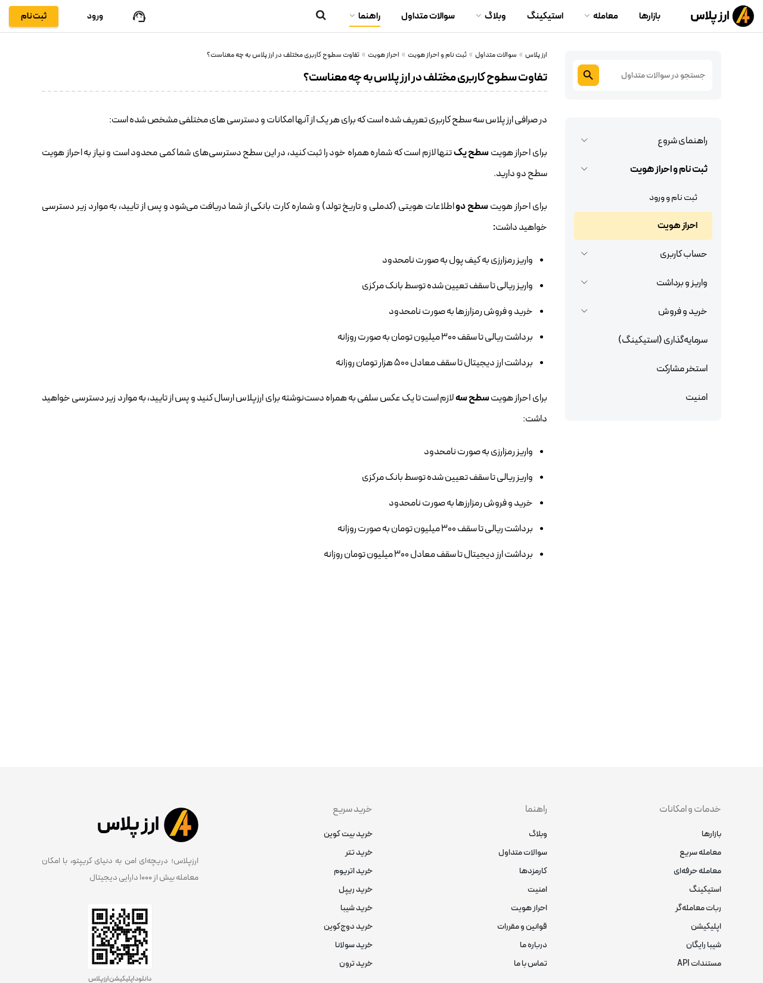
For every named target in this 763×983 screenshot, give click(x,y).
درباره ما (533, 945)
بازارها (649, 16)
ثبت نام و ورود (673, 198)
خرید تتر (359, 852)
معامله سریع (700, 852)
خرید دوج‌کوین (348, 926)
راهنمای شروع (682, 141)
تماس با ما (530, 963)
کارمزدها (533, 871)
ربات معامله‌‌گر (698, 908)
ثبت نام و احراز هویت (669, 169)
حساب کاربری (684, 254)
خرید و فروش (683, 311)
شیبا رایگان (703, 945)
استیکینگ (545, 16)
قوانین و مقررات (522, 926)
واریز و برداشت (682, 283)
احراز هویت (677, 226)
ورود (95, 16)
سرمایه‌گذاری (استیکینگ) (663, 340)
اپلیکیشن (706, 926)
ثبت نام (33, 16)
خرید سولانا (354, 945)
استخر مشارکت (682, 369)
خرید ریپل (356, 889)
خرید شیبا (356, 908)
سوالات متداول (428, 16)
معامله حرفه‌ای (697, 871)
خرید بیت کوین (348, 834)
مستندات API (699, 963)
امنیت (697, 397)
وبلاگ (495, 16)
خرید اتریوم (353, 871)
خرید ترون (356, 963)
